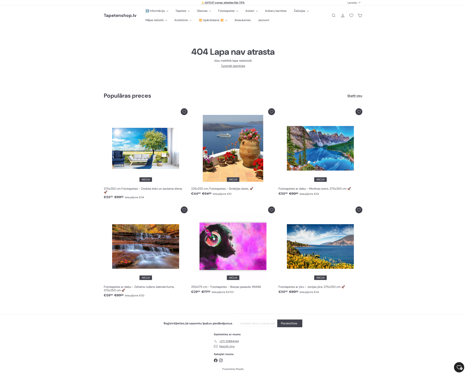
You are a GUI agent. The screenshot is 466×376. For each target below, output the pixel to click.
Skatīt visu (354, 95)
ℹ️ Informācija (155, 11)
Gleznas (202, 11)
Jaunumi (263, 20)
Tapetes (181, 11)
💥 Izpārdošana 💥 (211, 20)
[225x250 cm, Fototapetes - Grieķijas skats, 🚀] (233, 153)
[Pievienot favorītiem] (184, 111)
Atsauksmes (242, 20)
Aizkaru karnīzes (276, 11)
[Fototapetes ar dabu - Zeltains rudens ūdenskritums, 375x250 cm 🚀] (145, 253)
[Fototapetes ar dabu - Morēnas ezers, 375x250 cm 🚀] (320, 153)
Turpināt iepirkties (233, 66)
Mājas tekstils (154, 20)
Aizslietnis (181, 20)
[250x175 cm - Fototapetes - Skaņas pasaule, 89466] (233, 251)
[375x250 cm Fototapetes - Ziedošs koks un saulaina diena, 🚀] (145, 155)
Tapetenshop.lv (120, 15)
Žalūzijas (300, 11)
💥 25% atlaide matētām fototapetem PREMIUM (223, 2)
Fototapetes (226, 11)
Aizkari (250, 11)
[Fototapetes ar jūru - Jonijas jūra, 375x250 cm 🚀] (320, 251)
